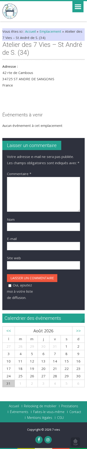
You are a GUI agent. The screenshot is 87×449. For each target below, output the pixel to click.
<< (8, 331)
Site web (14, 258)
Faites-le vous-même (48, 412)
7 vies (56, 429)
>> (78, 331)
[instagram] (48, 439)
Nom (11, 219)
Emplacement (50, 31)
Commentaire (19, 173)
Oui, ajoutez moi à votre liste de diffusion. (20, 291)
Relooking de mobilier (40, 406)
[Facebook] (39, 439)
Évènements (19, 412)
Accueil (30, 31)
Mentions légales (39, 418)
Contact (75, 412)
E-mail (12, 238)
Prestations (69, 406)
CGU (60, 418)
